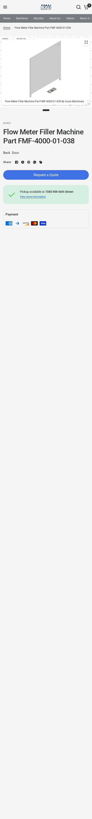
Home (6, 18)
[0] (85, 7)
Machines (22, 18)
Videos (70, 18)
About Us (55, 18)
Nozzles (39, 18)
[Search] (78, 7)
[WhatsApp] (34, 162)
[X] (22, 162)
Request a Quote (46, 175)
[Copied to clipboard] (40, 162)
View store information (33, 197)
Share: (7, 162)
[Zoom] (86, 42)
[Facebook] (16, 162)
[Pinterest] (28, 162)
